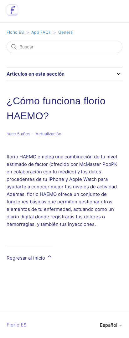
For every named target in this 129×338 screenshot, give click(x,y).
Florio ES (15, 32)
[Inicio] (12, 14)
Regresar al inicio (26, 258)
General (66, 32)
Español (109, 325)
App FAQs (41, 32)
